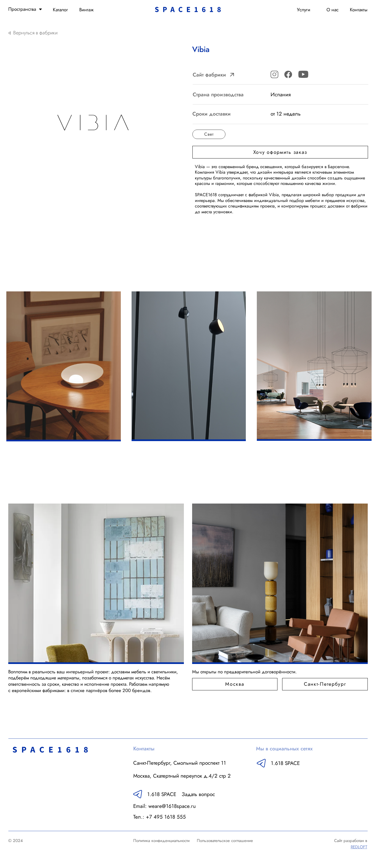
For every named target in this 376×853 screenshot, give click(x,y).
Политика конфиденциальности (161, 841)
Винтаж (86, 9)
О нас (332, 9)
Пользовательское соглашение (225, 841)
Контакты (358, 9)
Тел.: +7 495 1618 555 (159, 817)
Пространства (22, 9)
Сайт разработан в (350, 844)
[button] (280, 152)
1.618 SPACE (285, 763)
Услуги (303, 9)
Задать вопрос (198, 794)
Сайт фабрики (209, 74)
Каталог (60, 9)
